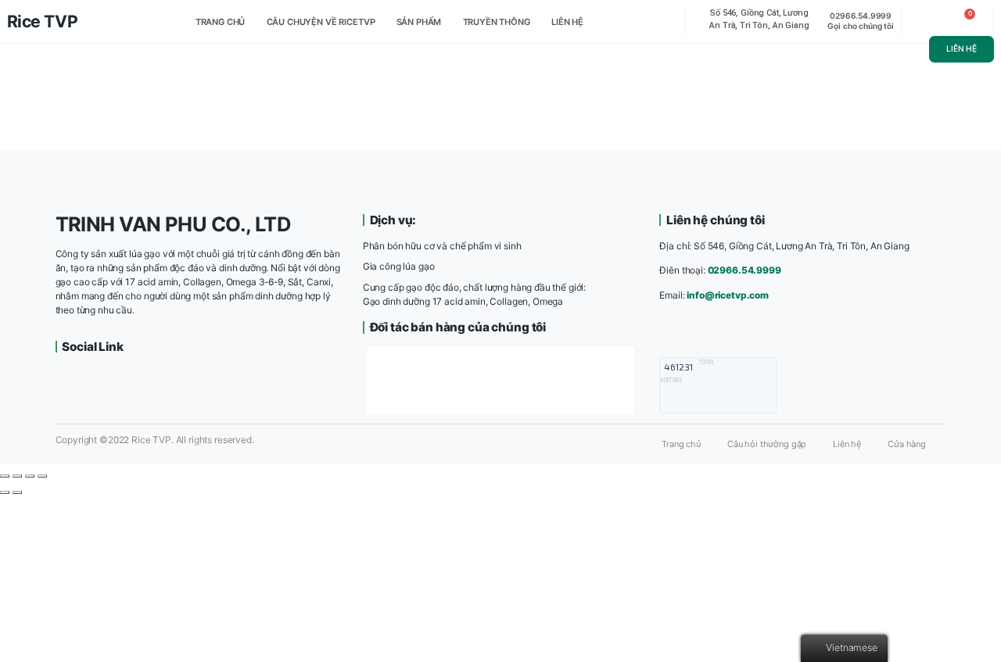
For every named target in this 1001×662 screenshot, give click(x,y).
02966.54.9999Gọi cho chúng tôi (860, 20)
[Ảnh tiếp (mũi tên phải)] (17, 492)
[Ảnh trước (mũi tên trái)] (4, 492)
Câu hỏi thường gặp (766, 443)
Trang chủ (221, 21)
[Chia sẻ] (17, 476)
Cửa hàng (907, 443)
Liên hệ (567, 21)
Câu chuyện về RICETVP (321, 21)
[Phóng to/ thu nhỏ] (42, 476)
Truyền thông (496, 21)
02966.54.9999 (744, 270)
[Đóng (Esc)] (4, 476)
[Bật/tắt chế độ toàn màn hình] (29, 476)
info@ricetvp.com (728, 295)
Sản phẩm (419, 21)
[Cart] (966, 21)
